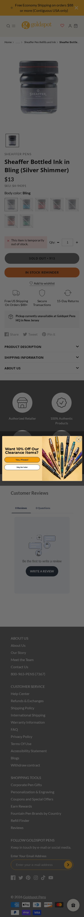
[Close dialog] (78, 439)
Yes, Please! (22, 459)
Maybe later (22, 467)
